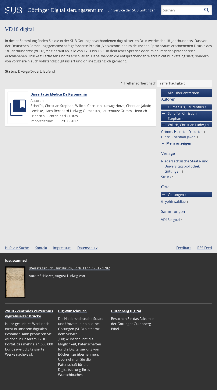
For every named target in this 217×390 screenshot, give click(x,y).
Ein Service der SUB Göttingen (132, 10)
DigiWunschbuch (72, 311)
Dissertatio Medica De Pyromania (59, 94)
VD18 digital (172, 219)
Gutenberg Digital (126, 311)
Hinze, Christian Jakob (179, 137)
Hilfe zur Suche (17, 247)
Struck (167, 177)
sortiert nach (146, 83)
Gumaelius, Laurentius (183, 107)
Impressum (62, 247)
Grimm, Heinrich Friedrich (183, 131)
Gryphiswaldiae (174, 201)
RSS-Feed (204, 247)
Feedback (183, 247)
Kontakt (41, 247)
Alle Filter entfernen (180, 93)
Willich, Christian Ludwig (185, 124)
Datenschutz (87, 247)
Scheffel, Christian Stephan (179, 116)
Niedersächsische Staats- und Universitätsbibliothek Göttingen (184, 166)
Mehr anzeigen (175, 143)
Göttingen (173, 194)
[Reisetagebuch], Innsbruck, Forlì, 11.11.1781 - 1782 (69, 268)
